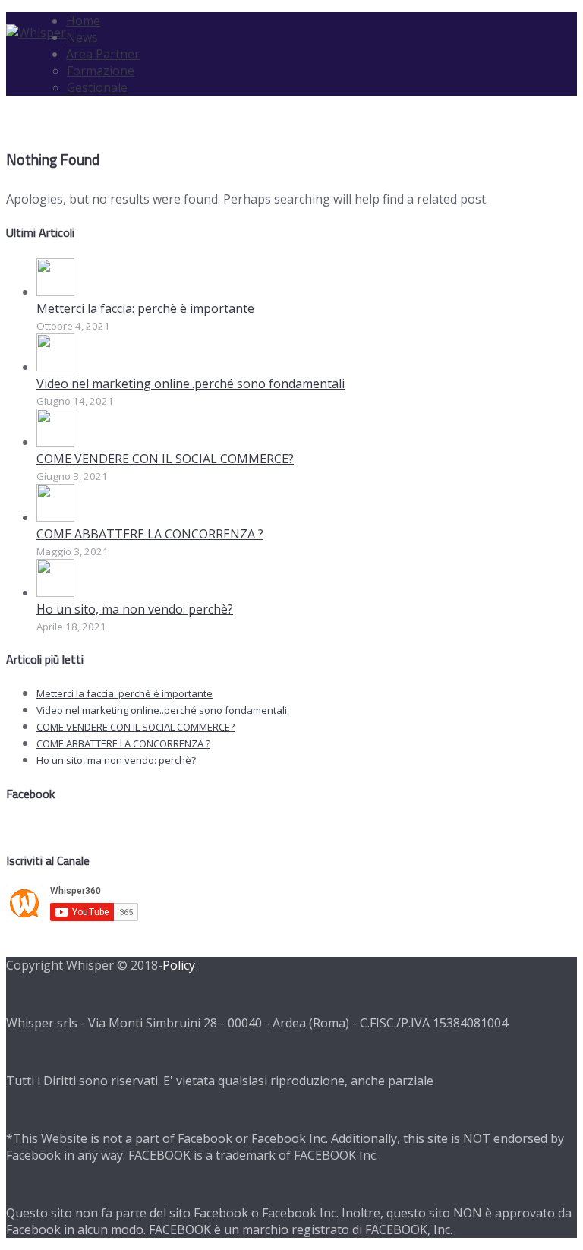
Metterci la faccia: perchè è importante (145, 308)
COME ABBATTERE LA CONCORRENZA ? (149, 534)
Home (83, 20)
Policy (178, 965)
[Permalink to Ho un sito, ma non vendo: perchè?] (55, 592)
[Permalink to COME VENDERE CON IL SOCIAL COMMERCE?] (55, 442)
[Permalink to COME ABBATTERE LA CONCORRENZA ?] (55, 517)
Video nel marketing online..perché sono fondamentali (190, 383)
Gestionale (97, 87)
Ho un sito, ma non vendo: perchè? (134, 609)
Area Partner (103, 54)
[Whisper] (36, 32)
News (82, 37)
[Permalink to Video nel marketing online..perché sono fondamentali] (55, 366)
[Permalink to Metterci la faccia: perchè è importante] (55, 291)
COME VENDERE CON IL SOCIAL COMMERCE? (165, 458)
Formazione (100, 70)
